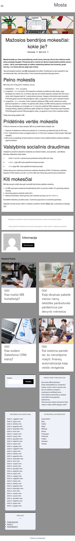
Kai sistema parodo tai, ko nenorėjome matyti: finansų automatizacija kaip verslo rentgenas (55, 358)
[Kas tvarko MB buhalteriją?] (18, 274)
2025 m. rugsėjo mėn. (14, 446)
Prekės (43, 439)
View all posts (28, 245)
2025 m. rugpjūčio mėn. (15, 449)
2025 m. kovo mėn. (13, 461)
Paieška (9, 378)
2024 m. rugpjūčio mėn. (15, 478)
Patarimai (44, 436)
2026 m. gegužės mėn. (15, 426)
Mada (43, 426)
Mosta (60, 4)
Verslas (8, 20)
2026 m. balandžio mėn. (15, 429)
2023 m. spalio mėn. (14, 503)
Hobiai (43, 424)
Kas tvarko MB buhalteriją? (14, 296)
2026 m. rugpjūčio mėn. (15, 419)
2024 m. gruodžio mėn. (15, 468)
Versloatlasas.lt (12, 526)
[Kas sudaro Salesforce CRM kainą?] (18, 331)
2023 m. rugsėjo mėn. (14, 506)
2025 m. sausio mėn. (14, 466)
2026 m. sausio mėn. (14, 436)
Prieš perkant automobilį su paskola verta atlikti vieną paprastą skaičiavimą (53, 397)
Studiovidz (41, 538)
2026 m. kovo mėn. (13, 431)
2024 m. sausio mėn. (14, 496)
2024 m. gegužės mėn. (15, 486)
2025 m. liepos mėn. (14, 451)
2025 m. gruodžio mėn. (15, 439)
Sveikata (44, 441)
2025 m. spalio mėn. (14, 444)
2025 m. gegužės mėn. (15, 456)
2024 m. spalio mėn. (14, 473)
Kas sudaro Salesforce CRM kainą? (15, 354)
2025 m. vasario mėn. (14, 463)
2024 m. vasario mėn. (14, 493)
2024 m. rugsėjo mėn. (14, 476)
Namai (43, 431)
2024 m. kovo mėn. (13, 491)
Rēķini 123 (49, 204)
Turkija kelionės (12, 522)
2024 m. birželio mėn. (14, 483)
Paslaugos (45, 434)
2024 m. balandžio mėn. (15, 488)
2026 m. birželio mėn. (14, 424)
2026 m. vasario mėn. (14, 434)
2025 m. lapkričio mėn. (15, 441)
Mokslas (44, 429)
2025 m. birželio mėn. (14, 453)
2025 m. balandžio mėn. (15, 459)
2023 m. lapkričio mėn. (15, 501)
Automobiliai (45, 419)
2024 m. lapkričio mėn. (15, 471)
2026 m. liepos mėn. (14, 421)
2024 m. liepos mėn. (14, 481)
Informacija (31, 52)
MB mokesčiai (30, 71)
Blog (43, 421)
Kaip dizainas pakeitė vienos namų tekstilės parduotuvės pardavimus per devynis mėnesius (56, 302)
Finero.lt (10, 524)
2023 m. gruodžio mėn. (15, 498)
